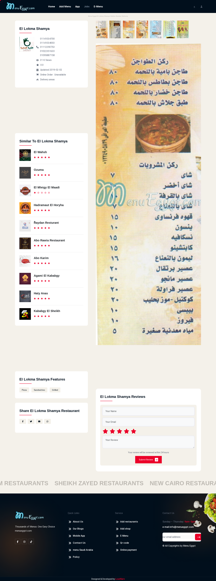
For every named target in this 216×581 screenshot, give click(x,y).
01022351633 (47, 51)
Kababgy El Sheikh (47, 311)
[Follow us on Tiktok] (31, 541)
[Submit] (199, 537)
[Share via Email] (39, 421)
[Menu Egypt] (20, 6)
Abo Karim (41, 258)
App (77, 6)
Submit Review (146, 459)
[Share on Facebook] (22, 421)
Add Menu (65, 6)
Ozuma (39, 169)
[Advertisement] (51, 112)
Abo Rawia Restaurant (49, 240)
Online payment (128, 549)
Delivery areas (47, 79)
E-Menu (98, 6)
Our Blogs (78, 528)
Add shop (125, 528)
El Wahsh (40, 152)
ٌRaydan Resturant (46, 222)
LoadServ (120, 579)
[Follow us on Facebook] (17, 541)
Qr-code (124, 542)
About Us (78, 521)
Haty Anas (41, 293)
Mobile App (79, 535)
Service (119, 513)
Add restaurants (129, 521)
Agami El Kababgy (47, 275)
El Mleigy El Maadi (47, 187)
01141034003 (47, 42)
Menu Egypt (189, 545)
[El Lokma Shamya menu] (102, 29)
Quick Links (73, 513)
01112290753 (47, 47)
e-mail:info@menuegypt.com (178, 527)
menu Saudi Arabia (83, 549)
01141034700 (47, 38)
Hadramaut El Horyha (49, 205)
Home (51, 6)
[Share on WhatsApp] (47, 421)
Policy (76, 557)
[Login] (201, 6)
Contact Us (79, 542)
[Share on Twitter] (31, 421)
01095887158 (47, 55)
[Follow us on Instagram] (24, 541)
